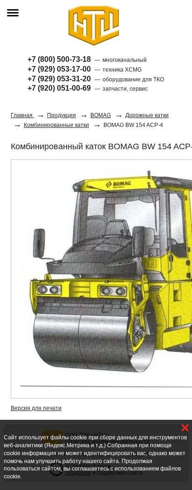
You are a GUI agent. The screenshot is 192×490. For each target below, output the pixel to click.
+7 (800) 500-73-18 (59, 59)
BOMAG (100, 115)
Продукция (61, 115)
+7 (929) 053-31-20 (59, 79)
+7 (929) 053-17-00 (59, 69)
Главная (22, 115)
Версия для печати (36, 408)
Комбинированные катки (56, 125)
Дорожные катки (147, 115)
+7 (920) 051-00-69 (59, 88)
